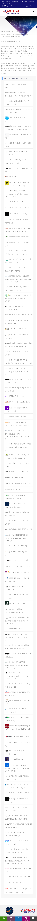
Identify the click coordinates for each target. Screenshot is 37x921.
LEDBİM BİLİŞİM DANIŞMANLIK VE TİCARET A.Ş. (17, 579)
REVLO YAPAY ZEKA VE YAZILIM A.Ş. (17, 744)
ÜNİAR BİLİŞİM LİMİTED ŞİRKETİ (19, 877)
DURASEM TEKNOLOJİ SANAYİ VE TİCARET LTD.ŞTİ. (18, 381)
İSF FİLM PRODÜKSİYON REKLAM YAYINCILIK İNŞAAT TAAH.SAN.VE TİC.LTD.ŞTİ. (18, 538)
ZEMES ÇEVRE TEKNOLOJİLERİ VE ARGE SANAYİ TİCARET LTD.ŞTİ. (18, 890)
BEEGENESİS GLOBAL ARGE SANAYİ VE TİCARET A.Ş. (16, 269)
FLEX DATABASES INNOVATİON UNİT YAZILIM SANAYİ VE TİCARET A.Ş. (17, 424)
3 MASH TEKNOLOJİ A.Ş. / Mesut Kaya (17, 86)
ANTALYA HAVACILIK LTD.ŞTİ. (19, 202)
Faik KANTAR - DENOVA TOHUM (19, 416)
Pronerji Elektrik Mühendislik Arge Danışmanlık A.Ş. (17, 719)
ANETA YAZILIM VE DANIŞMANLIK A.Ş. (18, 170)
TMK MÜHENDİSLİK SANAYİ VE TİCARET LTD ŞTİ (17, 842)
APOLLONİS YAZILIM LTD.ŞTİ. (19, 208)
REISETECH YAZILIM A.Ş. (21, 736)
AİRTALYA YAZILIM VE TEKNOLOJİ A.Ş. (18, 136)
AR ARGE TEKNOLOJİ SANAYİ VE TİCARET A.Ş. (17, 221)
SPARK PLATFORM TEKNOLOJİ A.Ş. (20, 793)
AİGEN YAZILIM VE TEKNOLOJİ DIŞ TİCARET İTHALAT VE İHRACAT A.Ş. (18, 128)
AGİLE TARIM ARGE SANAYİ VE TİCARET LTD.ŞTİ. (17, 102)
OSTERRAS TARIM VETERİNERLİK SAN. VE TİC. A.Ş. (18, 693)
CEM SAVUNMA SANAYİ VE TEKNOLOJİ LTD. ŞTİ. (16, 307)
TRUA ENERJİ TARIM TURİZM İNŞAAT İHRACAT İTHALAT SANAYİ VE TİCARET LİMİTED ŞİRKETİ (17, 860)
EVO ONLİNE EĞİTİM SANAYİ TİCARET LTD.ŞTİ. (16, 409)
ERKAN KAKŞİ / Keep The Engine (19, 402)
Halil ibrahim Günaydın (16, 478)
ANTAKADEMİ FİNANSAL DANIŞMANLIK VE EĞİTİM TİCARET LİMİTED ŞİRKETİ (16, 194)
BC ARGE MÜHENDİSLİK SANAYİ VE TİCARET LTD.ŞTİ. (18, 260)
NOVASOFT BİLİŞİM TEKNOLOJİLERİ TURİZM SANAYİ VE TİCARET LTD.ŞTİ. (16, 676)
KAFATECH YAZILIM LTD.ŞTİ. (18, 560)
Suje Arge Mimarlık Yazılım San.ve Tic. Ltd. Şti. (17, 800)
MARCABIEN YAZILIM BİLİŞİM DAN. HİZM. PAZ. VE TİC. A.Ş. (17, 596)
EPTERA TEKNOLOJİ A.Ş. (17, 396)
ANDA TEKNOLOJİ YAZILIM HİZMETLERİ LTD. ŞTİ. (16, 161)
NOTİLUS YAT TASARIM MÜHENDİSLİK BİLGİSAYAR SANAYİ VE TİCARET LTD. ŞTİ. (17, 665)
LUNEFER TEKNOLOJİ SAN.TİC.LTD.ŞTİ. (14, 588)
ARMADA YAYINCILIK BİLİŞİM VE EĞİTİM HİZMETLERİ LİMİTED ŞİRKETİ (18, 229)
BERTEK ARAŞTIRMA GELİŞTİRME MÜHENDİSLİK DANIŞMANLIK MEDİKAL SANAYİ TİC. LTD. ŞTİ (18, 279)
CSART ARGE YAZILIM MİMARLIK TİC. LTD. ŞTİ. (18, 336)
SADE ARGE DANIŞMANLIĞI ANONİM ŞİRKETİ (16, 752)
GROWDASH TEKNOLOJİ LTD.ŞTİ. (20, 472)
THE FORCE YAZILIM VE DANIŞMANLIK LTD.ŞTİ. (15, 834)
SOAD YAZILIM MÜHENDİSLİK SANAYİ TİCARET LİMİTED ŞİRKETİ (17, 786)
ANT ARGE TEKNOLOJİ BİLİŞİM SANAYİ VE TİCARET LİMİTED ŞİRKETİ (17, 184)
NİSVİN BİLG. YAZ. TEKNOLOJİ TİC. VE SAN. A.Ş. (18, 655)
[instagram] (7, 6)
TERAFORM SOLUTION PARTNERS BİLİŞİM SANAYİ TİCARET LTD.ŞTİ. (18, 825)
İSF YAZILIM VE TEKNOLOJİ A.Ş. (19, 546)
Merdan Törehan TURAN (17, 603)
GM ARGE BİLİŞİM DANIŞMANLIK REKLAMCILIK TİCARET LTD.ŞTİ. (18, 456)
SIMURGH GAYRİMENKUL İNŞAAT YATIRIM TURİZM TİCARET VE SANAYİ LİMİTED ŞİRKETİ (18, 768)
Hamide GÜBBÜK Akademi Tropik (20, 483)
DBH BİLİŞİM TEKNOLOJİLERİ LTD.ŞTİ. (16, 353)
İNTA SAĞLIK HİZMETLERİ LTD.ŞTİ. (20, 529)
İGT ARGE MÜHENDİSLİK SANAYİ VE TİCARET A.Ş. (18, 514)
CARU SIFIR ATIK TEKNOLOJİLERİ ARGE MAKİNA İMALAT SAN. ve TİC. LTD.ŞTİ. (18, 298)
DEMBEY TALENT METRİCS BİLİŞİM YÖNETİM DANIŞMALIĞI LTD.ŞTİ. (18, 361)
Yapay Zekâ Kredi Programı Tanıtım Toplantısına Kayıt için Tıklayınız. (18, 2)
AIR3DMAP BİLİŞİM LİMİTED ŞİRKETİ (16, 119)
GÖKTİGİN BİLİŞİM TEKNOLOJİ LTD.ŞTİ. (17, 464)
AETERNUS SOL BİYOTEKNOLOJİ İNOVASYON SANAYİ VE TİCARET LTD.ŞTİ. (18, 94)
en (11, 6)
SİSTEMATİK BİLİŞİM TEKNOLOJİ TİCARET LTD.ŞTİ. (17, 777)
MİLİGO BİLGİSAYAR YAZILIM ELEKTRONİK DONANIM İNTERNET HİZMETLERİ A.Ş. (17, 620)
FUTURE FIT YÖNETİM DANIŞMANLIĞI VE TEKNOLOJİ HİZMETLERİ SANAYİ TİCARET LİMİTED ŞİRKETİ (17, 435)
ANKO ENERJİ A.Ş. (15, 177)
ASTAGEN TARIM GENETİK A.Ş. (19, 236)
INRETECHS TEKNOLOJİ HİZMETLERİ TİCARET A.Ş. (15, 505)
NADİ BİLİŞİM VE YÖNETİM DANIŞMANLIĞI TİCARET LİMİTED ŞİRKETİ (16, 637)
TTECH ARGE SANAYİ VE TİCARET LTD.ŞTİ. (18, 870)
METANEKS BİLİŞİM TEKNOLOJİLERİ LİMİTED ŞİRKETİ (15, 611)
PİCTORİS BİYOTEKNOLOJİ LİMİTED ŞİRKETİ (15, 710)
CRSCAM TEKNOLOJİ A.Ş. (18, 329)
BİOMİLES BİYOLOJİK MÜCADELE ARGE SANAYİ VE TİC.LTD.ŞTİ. (18, 288)
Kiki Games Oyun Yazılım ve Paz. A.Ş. (20, 572)
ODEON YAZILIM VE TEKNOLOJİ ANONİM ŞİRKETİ (17, 685)
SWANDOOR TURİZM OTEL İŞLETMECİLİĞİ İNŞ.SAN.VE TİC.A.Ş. (16, 817)
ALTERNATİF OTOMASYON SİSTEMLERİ (16, 153)
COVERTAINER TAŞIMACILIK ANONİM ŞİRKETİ (16, 322)
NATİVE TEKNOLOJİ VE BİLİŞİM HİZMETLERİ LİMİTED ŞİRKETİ (17, 647)
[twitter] (5, 6)
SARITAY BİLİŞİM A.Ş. (16, 759)
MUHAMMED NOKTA (16, 628)
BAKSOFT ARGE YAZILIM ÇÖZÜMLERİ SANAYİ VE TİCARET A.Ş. (17, 252)
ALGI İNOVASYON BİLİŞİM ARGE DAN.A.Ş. (18, 144)
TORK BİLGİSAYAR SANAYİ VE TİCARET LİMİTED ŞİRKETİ (17, 850)
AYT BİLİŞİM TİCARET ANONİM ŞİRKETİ (17, 244)
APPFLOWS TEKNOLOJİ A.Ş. (18, 214)
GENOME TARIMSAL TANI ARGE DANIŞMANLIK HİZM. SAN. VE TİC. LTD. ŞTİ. (18, 447)
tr (14, 6)
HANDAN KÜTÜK (15, 489)
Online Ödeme (30, 6)
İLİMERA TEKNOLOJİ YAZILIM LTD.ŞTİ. (17, 522)
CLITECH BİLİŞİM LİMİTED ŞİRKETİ (20, 314)
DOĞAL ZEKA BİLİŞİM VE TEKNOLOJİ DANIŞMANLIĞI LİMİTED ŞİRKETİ (17, 371)
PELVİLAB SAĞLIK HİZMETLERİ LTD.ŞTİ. (11, 36)
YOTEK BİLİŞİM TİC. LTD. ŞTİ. (18, 883)
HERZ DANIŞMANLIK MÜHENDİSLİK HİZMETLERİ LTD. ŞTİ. (17, 497)
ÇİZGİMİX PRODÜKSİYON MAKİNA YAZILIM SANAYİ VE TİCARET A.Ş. (18, 345)
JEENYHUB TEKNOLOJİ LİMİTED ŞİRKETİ (17, 553)
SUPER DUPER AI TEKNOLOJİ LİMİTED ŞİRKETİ (16, 809)
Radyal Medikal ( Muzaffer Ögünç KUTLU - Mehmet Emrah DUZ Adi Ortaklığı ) (18, 728)
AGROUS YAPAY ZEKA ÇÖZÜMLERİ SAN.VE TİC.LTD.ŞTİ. (18, 111)
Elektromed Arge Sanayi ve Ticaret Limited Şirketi (18, 389)
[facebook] (2, 6)
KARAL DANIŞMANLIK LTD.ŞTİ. (19, 566)
